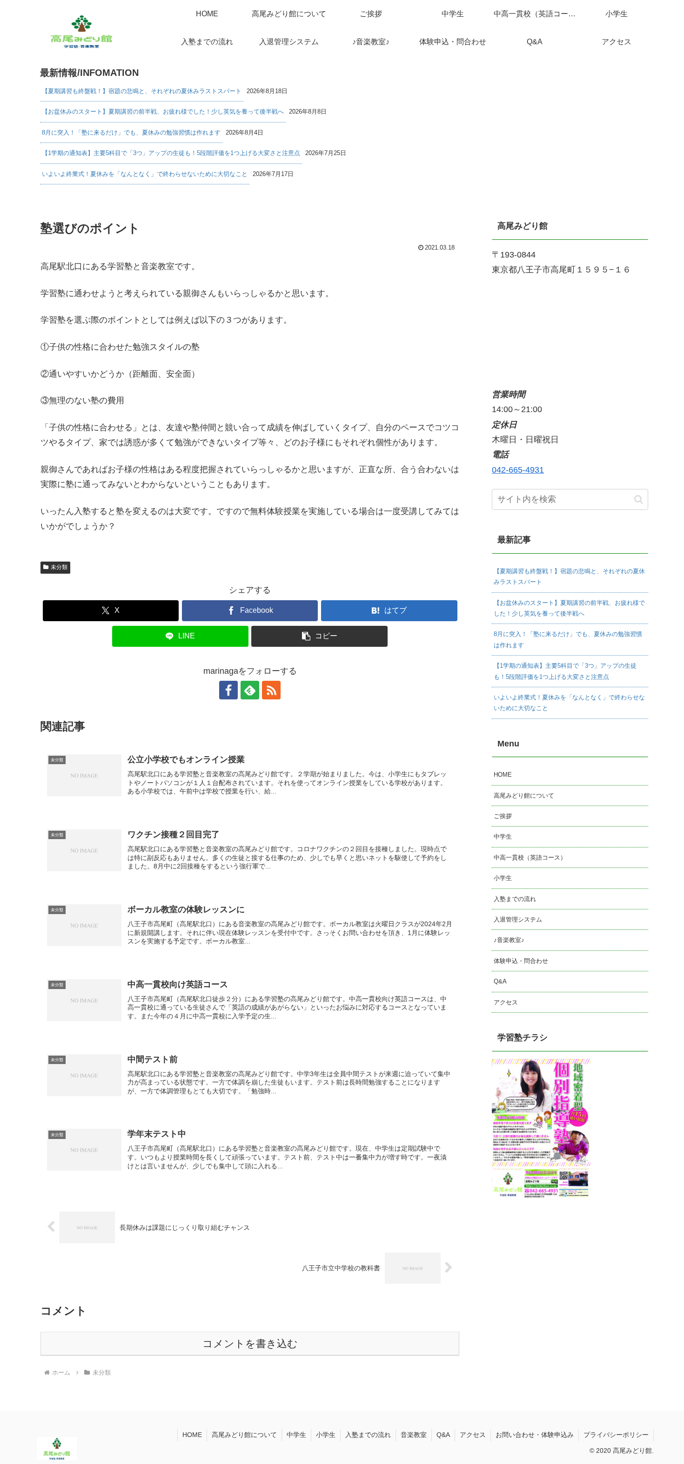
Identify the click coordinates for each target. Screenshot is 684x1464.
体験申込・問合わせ (521, 960)
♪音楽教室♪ (509, 939)
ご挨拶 (503, 816)
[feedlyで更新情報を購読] (250, 690)
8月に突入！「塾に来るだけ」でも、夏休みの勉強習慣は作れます (131, 132)
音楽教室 (414, 1434)
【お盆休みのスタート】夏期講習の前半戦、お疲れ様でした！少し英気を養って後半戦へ (163, 111)
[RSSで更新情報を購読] (271, 690)
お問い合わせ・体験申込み (535, 1434)
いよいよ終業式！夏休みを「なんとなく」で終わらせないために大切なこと (145, 173)
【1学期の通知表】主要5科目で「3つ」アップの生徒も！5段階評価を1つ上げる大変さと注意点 (171, 152)
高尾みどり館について (524, 795)
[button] (319, 636)
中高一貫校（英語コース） (530, 857)
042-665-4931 (518, 469)
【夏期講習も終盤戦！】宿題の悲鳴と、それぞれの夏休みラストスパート (141, 91)
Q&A (500, 981)
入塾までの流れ (515, 898)
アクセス (506, 1002)
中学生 (503, 836)
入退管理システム (518, 919)
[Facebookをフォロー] (228, 690)
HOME (503, 774)
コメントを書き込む (250, 1343)
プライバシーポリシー (616, 1434)
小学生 (503, 877)
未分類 (59, 567)
